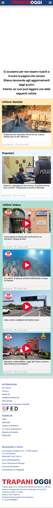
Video (4, 419)
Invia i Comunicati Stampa (13, 463)
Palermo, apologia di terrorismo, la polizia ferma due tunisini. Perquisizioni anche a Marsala (26, 186)
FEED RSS (6, 435)
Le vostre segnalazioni (11, 429)
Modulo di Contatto (10, 432)
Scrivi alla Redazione (11, 460)
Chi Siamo (6, 388)
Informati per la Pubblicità (13, 470)
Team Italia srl (16, 456)
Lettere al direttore (10, 426)
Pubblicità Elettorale (10, 397)
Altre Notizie (7, 401)
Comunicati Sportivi (10, 466)
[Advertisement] (26, 36)
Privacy (5, 391)
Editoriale (6, 422)
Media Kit (6, 394)
